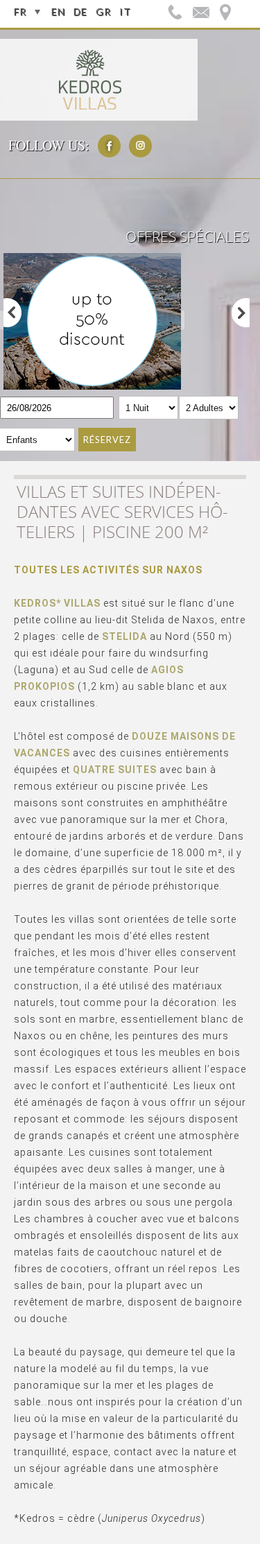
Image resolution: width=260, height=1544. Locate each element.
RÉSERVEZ (107, 439)
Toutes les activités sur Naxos (108, 569)
